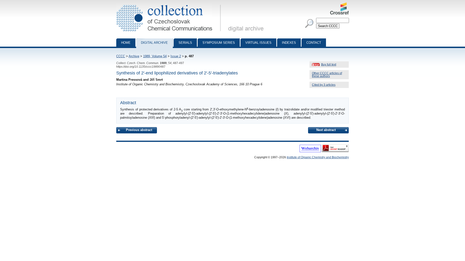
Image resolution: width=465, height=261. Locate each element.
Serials (185, 42)
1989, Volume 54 (155, 56)
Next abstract (326, 130)
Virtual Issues (258, 42)
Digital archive (154, 42)
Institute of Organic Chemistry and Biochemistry (318, 157)
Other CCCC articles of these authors (327, 75)
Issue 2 (175, 56)
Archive (134, 56)
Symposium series (218, 42)
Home (126, 42)
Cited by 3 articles (323, 84)
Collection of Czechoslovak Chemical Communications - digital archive (170, 4)
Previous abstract (139, 130)
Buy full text (328, 64)
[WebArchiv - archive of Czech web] (310, 151)
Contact (313, 42)
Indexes (289, 42)
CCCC (120, 56)
